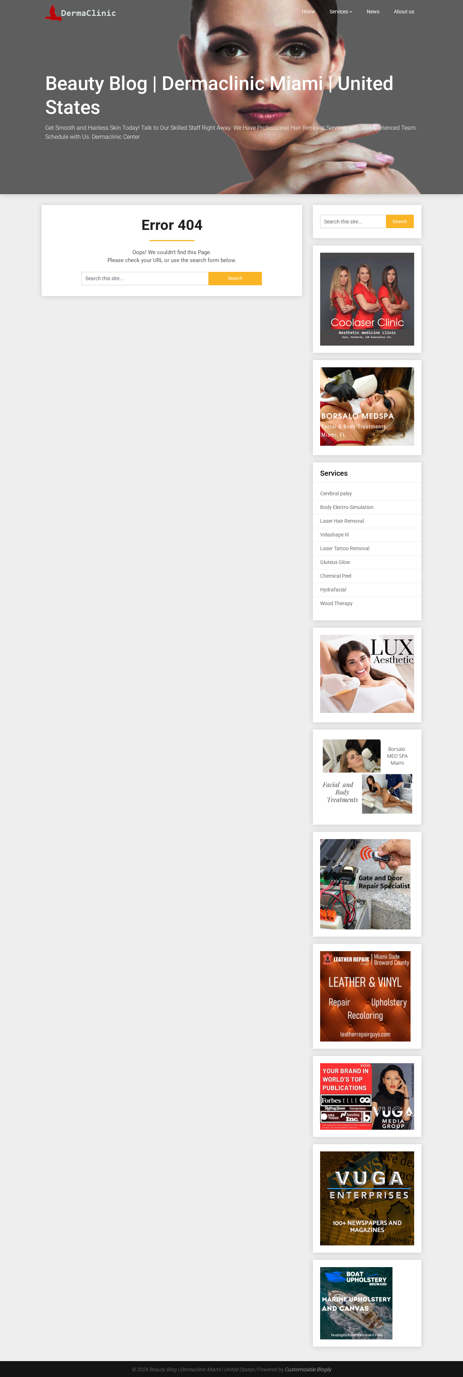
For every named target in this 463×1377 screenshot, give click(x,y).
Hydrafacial (333, 590)
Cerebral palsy (336, 493)
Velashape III (334, 535)
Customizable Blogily (308, 1369)
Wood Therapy (336, 603)
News (373, 11)
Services (339, 11)
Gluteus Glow (335, 562)
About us (404, 11)
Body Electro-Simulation (347, 507)
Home (308, 11)
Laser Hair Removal (342, 521)
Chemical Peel (335, 576)
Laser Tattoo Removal (344, 548)
